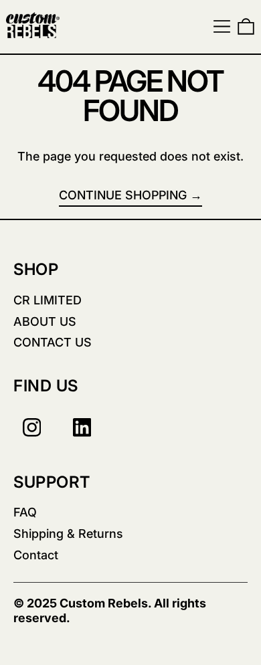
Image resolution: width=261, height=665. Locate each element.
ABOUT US (44, 321)
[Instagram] (31, 427)
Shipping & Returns (68, 534)
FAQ (25, 512)
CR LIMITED (47, 300)
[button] (246, 26)
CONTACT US (52, 342)
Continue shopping (123, 195)
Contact (35, 555)
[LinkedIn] (82, 427)
